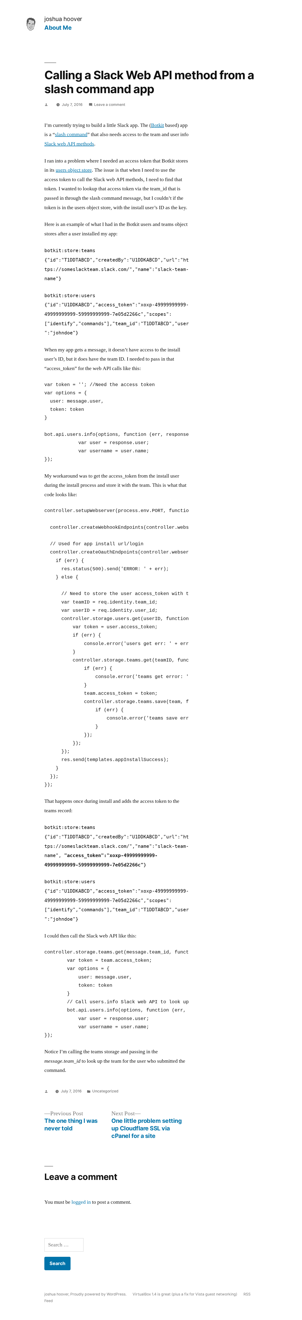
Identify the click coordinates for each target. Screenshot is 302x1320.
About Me (57, 27)
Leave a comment (109, 104)
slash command (71, 134)
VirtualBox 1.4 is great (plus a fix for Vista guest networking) (185, 1294)
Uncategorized (105, 1091)
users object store (74, 170)
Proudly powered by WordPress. (98, 1294)
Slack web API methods (69, 144)
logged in (81, 1202)
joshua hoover (63, 18)
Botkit (157, 125)
